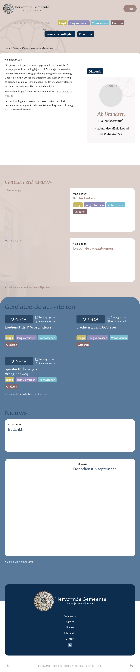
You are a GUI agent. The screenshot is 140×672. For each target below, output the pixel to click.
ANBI (99, 666)
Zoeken (79, 666)
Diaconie (85, 34)
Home (7, 47)
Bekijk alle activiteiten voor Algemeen (28, 393)
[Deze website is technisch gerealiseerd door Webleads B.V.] (131, 666)
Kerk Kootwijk (119, 321)
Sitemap (68, 666)
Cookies (57, 666)
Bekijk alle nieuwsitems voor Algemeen (29, 287)
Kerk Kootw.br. (47, 321)
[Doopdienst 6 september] (37, 507)
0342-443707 (113, 133)
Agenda (70, 621)
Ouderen (117, 23)
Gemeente (70, 615)
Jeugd (62, 23)
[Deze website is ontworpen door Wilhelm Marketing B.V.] (7, 666)
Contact (70, 638)
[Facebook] (70, 645)
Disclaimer (44, 666)
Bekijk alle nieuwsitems (20, 561)
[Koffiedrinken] (37, 210)
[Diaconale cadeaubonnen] (37, 260)
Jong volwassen (79, 23)
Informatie (70, 633)
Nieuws (16, 47)
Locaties (90, 666)
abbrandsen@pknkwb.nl (113, 128)
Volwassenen (100, 23)
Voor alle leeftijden (59, 34)
